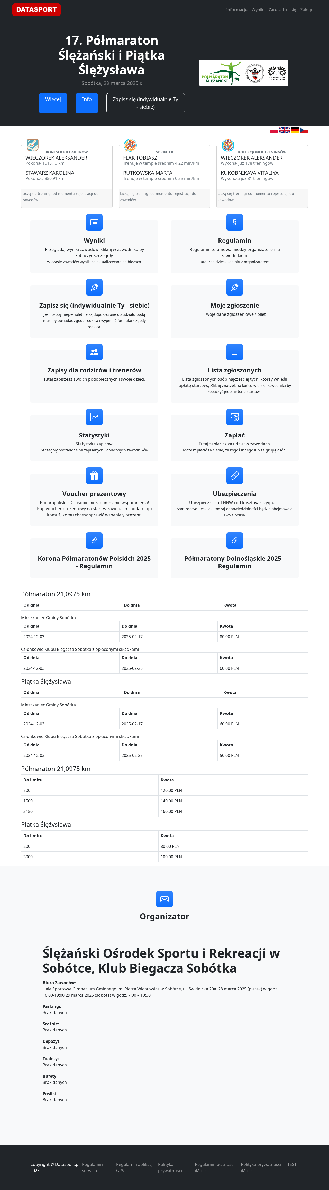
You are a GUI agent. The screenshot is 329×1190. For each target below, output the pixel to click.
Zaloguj (307, 10)
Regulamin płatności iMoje (214, 1167)
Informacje (237, 10)
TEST (292, 1164)
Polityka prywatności (170, 1167)
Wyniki (258, 10)
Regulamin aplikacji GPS (135, 1167)
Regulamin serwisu (92, 1167)
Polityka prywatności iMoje (261, 1167)
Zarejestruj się (282, 10)
